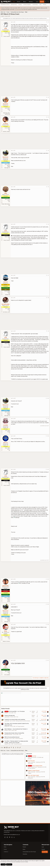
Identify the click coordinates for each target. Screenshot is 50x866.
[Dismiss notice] (48, 7)
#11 (48, 418)
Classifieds (25, 854)
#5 (48, 186)
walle (3, 16)
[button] (21, 1)
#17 (48, 660)
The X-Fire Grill (31, 760)
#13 (48, 469)
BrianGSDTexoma (43, 720)
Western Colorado (6, 641)
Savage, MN (7, 294)
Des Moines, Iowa (6, 311)
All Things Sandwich (20, 726)
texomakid (7, 738)
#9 (48, 331)
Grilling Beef (30, 778)
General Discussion (19, 738)
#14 (48, 579)
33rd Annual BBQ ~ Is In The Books (17, 711)
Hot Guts (34, 756)
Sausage (20, 4)
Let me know (18, 9)
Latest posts (29, 753)
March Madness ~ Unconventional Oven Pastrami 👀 (16, 729)
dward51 (6, 743)
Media (24, 1)
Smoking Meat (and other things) (29, 851)
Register (43, 849)
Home (5, 846)
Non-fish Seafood (31, 768)
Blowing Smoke (14, 4)
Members (31, 1)
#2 (48, 97)
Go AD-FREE (44, 851)
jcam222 (44, 724)
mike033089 (7, 716)
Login (43, 846)
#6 (48, 224)
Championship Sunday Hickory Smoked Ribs (14, 733)
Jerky (40, 4)
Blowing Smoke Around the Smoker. (23, 720)
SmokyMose (44, 729)
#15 (48, 604)
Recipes (44, 4)
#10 (48, 398)
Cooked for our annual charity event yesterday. (15, 719)
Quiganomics (7, 726)
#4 (48, 150)
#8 (48, 297)
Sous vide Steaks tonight (33, 775)
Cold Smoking (35, 4)
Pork (15, 712)
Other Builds (30, 763)
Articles (18, 1)
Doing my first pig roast (10, 715)
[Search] (48, 1)
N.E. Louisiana (7, 674)
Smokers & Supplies (27, 4)
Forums (13, 1)
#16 (48, 624)
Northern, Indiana (6, 131)
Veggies (29, 773)
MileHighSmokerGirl (8, 734)
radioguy (44, 716)
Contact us (6, 851)
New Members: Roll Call (5, 4)
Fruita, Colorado (7, 36)
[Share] (47, 22)
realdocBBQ (7, 720)
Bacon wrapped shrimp (37, 765)
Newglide (44, 742)
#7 (48, 275)
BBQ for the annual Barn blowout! (12, 737)
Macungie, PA (7, 167)
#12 (48, 435)
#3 (48, 117)
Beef (16, 730)
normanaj (44, 712)
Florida (8, 601)
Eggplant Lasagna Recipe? (34, 770)
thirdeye (6, 712)
